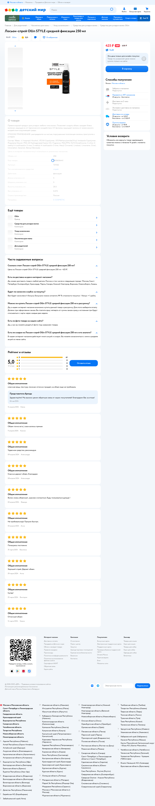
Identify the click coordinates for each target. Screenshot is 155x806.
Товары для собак (130, 647)
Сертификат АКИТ (51, 663)
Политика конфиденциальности (56, 656)
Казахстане (26, 689)
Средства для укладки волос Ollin (114, 25)
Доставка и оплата (51, 641)
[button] (144, 18)
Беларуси (35, 689)
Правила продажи (50, 650)
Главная (8, 25)
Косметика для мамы (40, 25)
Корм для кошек (130, 644)
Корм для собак (129, 650)
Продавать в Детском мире (54, 644)
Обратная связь (49, 666)
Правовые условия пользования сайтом (36, 684)
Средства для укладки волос (85, 25)
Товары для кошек (130, 641)
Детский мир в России (13, 689)
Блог (99, 660)
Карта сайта (48, 669)
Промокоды (48, 653)
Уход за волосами (61, 25)
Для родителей (20, 25)
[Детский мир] (25, 10)
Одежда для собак (130, 653)
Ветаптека (127, 656)
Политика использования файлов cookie (53, 660)
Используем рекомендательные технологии (21, 687)
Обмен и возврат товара (53, 647)
